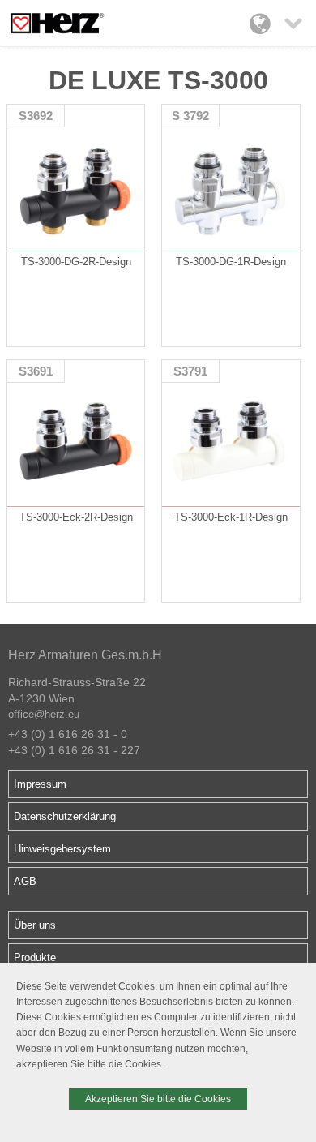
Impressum (40, 784)
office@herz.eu (43, 714)
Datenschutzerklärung (65, 816)
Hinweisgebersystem (62, 849)
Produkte (35, 957)
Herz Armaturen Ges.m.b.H (85, 655)
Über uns (35, 925)
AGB (25, 881)
